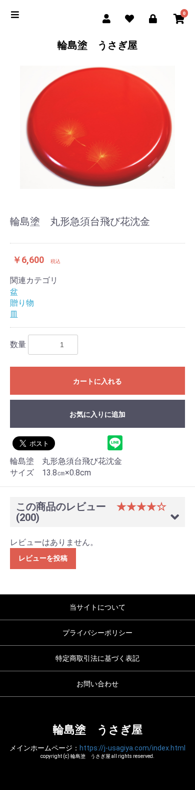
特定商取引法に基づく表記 (98, 658)
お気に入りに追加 (98, 414)
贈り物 (22, 303)
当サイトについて (98, 607)
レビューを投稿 (43, 558)
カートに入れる (97, 381)
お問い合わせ (97, 684)
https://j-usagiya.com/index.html (133, 748)
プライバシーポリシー (97, 633)
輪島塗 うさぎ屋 (98, 45)
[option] (97, 127)
